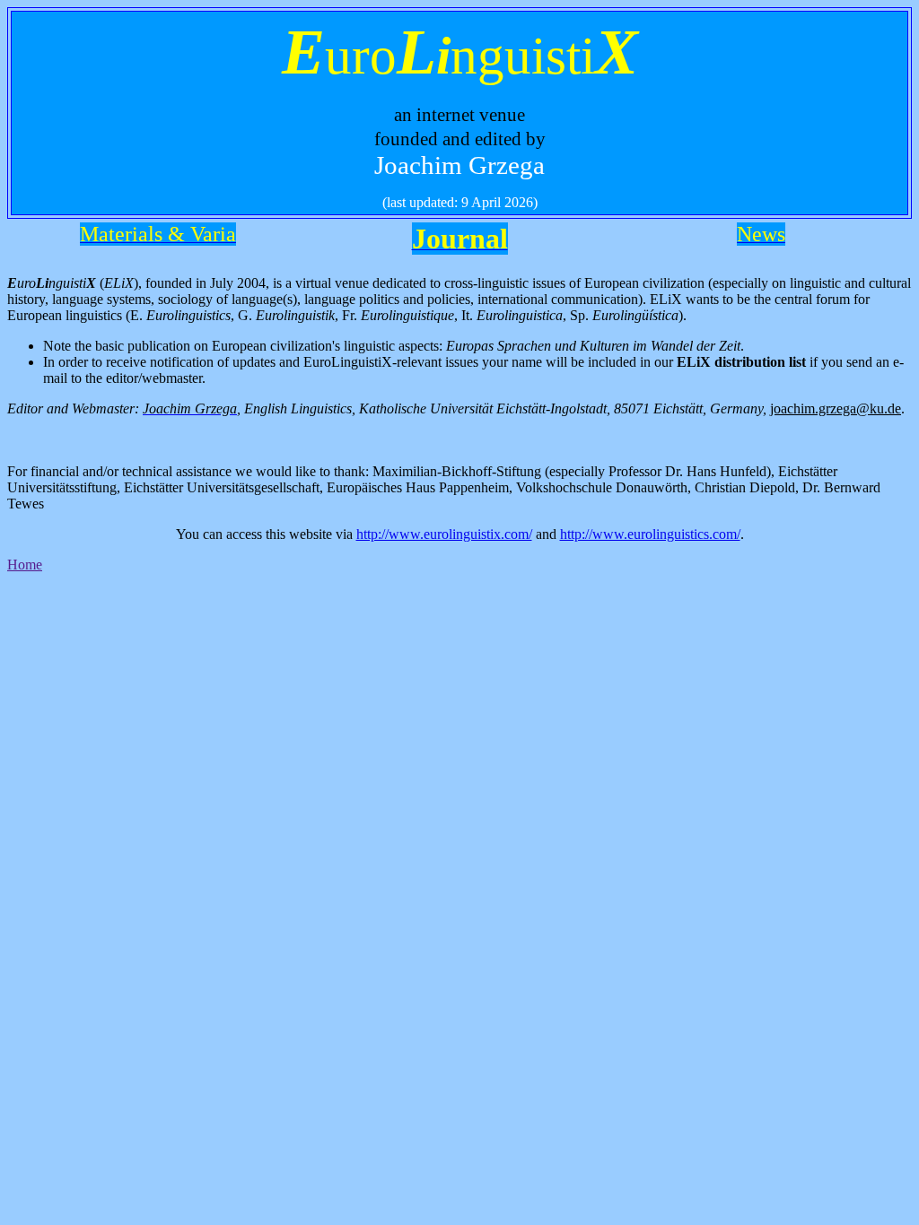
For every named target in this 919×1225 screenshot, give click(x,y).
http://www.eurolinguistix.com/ (444, 534)
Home (24, 564)
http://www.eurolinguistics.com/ (650, 534)
